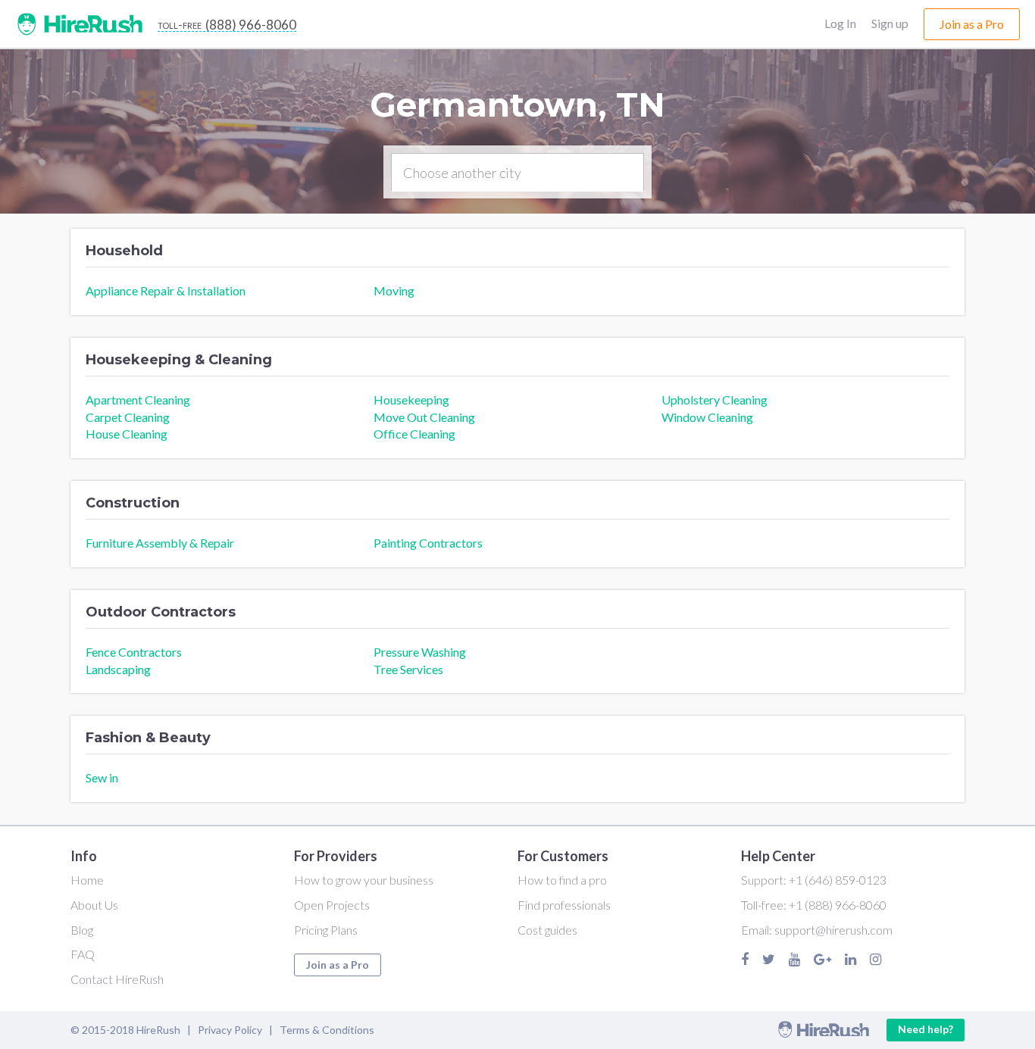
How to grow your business (363, 880)
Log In (840, 23)
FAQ (82, 954)
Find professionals (564, 905)
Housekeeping (411, 399)
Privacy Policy (230, 1029)
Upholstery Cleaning (714, 399)
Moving (394, 290)
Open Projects (332, 905)
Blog (81, 930)
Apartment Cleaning (138, 399)
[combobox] (517, 173)
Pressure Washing (420, 652)
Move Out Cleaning (424, 417)
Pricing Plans (326, 930)
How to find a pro (562, 880)
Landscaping (118, 669)
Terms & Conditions (327, 1029)
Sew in (102, 777)
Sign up (889, 23)
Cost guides (547, 930)
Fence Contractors (134, 652)
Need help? (925, 1028)
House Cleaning (126, 433)
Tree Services (408, 669)
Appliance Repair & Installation (165, 290)
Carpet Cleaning (128, 417)
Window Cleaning (707, 417)
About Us (94, 905)
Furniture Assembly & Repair (160, 542)
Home (87, 880)
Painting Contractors (428, 542)
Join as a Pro (337, 964)
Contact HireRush (117, 979)
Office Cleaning (414, 433)
